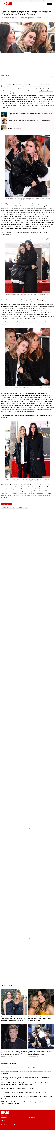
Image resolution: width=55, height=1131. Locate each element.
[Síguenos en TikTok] (9, 1124)
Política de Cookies (18, 1127)
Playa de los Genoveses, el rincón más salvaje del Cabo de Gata (18, 1068)
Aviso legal (5, 1127)
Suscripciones (4, 1117)
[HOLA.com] (8, 4)
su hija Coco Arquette (46, 91)
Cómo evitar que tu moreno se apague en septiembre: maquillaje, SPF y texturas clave (29, 120)
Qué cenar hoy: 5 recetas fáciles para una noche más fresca (17, 1088)
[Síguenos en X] (7, 1124)
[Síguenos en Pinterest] (14, 1124)
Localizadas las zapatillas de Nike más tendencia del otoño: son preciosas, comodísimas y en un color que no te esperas (30, 127)
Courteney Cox (22, 507)
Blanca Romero (26, 0)
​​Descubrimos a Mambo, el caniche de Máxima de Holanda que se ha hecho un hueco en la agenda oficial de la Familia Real (26, 1102)
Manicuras (39, 0)
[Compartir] (52, 77)
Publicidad (4, 1119)
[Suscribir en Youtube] (12, 1124)
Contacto (3, 1120)
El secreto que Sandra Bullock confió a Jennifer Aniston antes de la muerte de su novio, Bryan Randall (39, 1018)
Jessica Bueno (10, 0)
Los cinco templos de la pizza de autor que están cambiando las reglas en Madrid (23, 1092)
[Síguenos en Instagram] (2, 1124)
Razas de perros (49, 0)
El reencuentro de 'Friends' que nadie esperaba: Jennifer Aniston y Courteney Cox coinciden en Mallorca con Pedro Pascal (13, 1018)
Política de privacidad (35, 1127)
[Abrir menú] (2, 3)
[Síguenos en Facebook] (4, 1124)
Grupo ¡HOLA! (32, 1117)
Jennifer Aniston (8, 507)
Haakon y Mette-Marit (18, 0)
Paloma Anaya (5, 75)
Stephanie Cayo (33, 0)
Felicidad (43, 0)
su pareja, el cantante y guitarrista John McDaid (24, 93)
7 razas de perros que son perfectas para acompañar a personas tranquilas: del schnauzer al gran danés (26, 1072)
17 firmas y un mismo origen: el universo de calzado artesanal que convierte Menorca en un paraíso (30, 114)
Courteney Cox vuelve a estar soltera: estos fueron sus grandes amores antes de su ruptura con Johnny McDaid (40, 1052)
